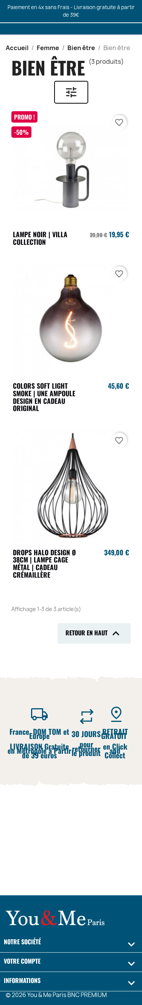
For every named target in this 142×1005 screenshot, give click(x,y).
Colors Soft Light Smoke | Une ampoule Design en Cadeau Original (44, 397)
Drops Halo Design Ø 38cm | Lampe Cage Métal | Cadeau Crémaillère (44, 563)
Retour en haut (94, 633)
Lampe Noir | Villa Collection (40, 238)
